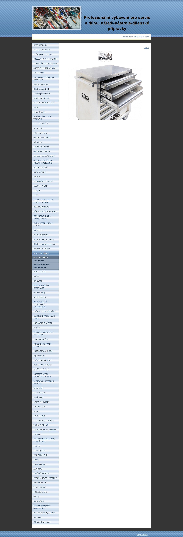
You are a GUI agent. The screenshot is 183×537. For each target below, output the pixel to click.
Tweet (146, 48)
